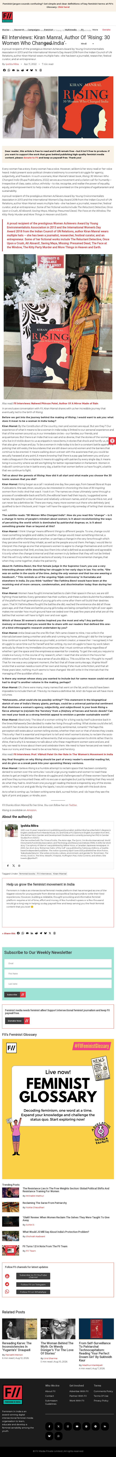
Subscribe (12, 994)
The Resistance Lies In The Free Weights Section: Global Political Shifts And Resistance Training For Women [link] (66, 1190)
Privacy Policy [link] (101, 1400)
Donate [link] (106, 30)
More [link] (95, 30)
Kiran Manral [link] (59, 873)
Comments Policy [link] (103, 1391)
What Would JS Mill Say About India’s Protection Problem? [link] (56, 1231)
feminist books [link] (27, 873)
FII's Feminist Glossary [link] (19, 1035)
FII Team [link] (31, 1250)
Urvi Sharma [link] (50, 1358)
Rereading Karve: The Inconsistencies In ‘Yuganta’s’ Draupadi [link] (17, 1346)
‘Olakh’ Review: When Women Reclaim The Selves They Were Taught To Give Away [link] (66, 1219)
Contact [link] (49, 1396)
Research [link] (19, 30)
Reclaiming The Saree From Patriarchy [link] (45, 1202)
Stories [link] (5, 30)
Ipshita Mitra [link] (12, 64)
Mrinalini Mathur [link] (35, 1195)
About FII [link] (50, 1391)
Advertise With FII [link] (79, 1391)
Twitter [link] (73, 805)
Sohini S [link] (30, 1224)
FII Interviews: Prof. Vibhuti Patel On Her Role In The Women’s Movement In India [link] (63, 754)
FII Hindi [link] (84, 37)
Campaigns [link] (34, 30)
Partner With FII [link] (78, 1396)
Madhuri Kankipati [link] (92, 1365)
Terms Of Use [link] (101, 1396)
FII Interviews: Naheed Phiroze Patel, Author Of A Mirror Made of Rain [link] (56, 403)
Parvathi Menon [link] (14, 1354)
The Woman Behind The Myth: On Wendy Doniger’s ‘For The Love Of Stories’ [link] (57, 1348)
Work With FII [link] (76, 1400)
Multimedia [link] (71, 30)
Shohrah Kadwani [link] (35, 1236)
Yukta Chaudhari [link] (35, 1207)
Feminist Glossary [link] (48, 37)
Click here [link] (63, 7)
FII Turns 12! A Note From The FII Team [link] (45, 1246)
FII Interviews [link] (44, 873)
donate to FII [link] (30, 157)
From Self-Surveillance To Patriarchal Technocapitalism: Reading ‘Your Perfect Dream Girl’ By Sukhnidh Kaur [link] (95, 1351)
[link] (112, 441)
